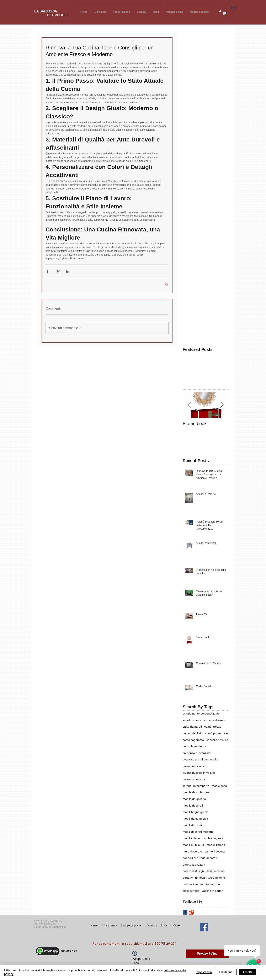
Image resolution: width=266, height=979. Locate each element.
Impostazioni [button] (204, 972)
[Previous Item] (189, 405)
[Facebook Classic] (185, 912)
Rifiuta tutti (226, 972)
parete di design (193, 871)
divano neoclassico (195, 766)
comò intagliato (193, 733)
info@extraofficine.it (54, 927)
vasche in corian (212, 890)
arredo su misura (194, 720)
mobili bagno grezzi (195, 812)
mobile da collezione (196, 792)
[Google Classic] (191, 912)
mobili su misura (193, 844)
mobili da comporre (195, 818)
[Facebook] (204, 927)
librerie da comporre (196, 785)
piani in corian (215, 871)
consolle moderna (194, 746)
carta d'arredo (217, 720)
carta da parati (192, 726)
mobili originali (213, 838)
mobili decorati (192, 825)
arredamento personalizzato (201, 713)
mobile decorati (193, 805)
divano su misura (194, 779)
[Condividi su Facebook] (47, 271)
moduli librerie (216, 844)
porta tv (188, 877)
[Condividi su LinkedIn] (68, 271)
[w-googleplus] (225, 14)
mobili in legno (192, 838)
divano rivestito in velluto (199, 772)
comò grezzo (212, 726)
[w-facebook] (220, 12)
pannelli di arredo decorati (200, 858)
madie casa (219, 785)
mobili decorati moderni (198, 831)
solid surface (191, 890)
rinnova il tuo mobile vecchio (201, 884)
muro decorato (192, 851)
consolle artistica (217, 740)
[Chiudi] (261, 972)
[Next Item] (222, 405)
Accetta (247, 972)
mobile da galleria (194, 799)
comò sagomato (193, 740)
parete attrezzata (194, 864)
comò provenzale (216, 733)
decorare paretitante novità (200, 759)
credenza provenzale (196, 753)
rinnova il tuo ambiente (210, 877)
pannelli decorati (215, 851)
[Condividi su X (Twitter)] (58, 271)
